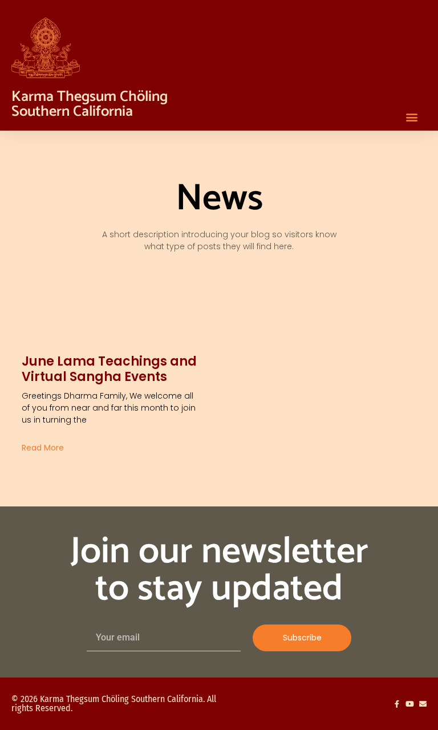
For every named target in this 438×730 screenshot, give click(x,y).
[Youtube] (409, 704)
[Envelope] (423, 704)
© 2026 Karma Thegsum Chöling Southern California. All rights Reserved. (113, 703)
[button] (411, 116)
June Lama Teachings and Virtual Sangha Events (109, 368)
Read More (43, 447)
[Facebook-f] (396, 704)
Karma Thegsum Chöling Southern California (89, 104)
